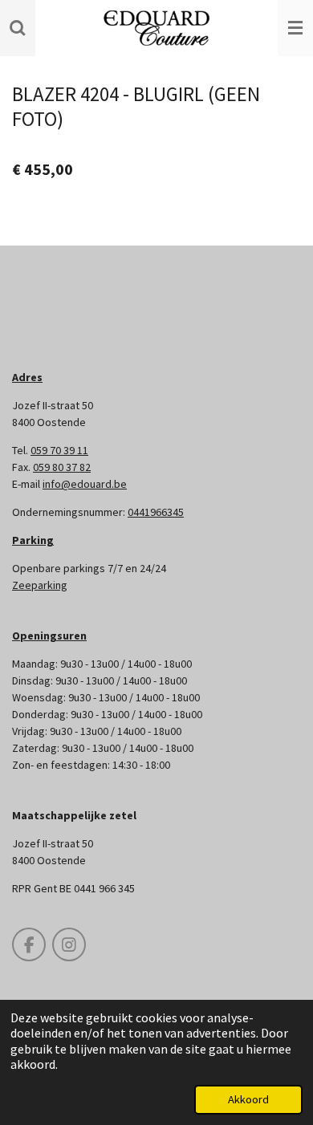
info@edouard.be (85, 484)
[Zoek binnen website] (17, 28)
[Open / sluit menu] (295, 28)
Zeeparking (39, 585)
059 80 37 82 (62, 467)
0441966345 (156, 512)
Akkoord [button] (248, 1099)
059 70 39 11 (59, 450)
